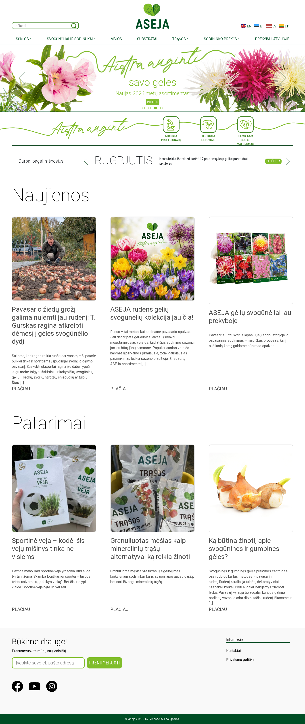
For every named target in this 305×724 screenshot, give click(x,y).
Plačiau (152, 102)
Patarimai (49, 423)
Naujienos (51, 195)
